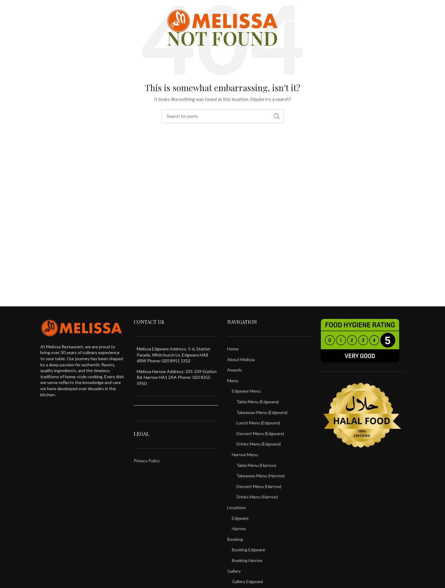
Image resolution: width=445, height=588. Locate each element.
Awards (234, 369)
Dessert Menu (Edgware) (260, 433)
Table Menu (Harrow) (256, 465)
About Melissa (241, 359)
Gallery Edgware (247, 581)
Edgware (240, 518)
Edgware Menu (246, 391)
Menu (232, 380)
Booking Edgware (248, 549)
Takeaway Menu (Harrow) (260, 475)
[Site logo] (222, 20)
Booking (235, 539)
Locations (236, 507)
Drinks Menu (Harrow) (257, 496)
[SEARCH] (277, 116)
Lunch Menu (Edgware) (258, 422)
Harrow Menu (245, 454)
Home (233, 348)
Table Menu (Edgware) (257, 401)
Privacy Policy (147, 460)
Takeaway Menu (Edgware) (261, 412)
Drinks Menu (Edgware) (258, 443)
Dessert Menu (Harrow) (258, 486)
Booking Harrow (247, 560)
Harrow (239, 528)
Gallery (234, 571)
